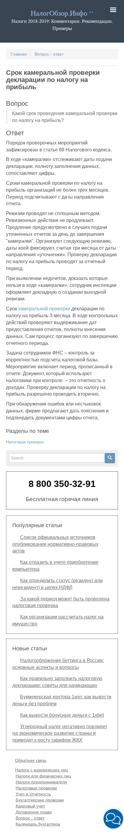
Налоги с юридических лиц (41, 770)
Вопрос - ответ (49, 54)
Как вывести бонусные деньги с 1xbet (62, 715)
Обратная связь (30, 760)
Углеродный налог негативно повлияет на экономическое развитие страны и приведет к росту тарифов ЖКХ (59, 733)
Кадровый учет (30, 806)
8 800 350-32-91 (62, 484)
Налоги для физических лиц (43, 776)
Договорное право (34, 812)
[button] (113, 818)
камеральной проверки (44, 308)
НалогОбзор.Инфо (59, 13)
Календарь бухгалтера (38, 824)
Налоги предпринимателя (41, 782)
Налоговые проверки (25, 442)
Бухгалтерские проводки (40, 800)
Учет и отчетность (33, 794)
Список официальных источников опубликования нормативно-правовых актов (55, 544)
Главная (19, 54)
